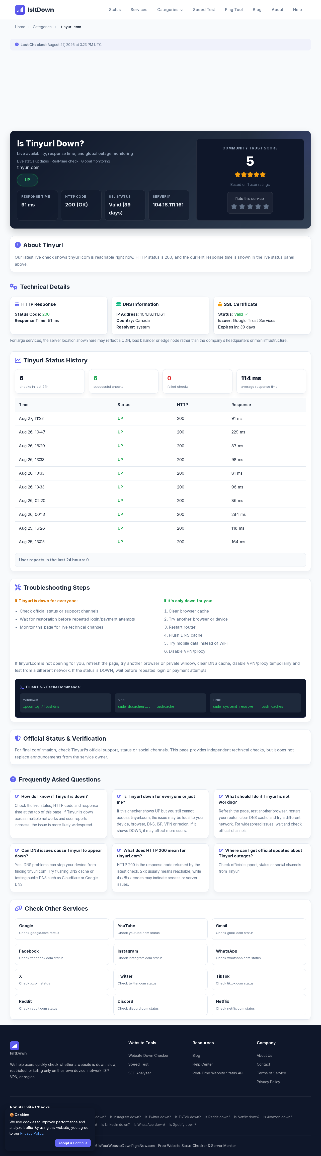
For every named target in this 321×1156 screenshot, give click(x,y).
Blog (257, 9)
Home (20, 27)
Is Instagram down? (125, 1117)
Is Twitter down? (158, 1117)
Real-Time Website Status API (218, 1073)
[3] (250, 206)
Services (139, 9)
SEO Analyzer (139, 1073)
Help (297, 9)
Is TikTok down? (188, 1117)
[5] (266, 206)
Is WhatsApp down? (150, 1125)
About (277, 9)
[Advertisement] (160, 91)
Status (115, 9)
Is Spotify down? (183, 1125)
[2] (242, 206)
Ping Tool (234, 9)
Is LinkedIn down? (116, 1125)
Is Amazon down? (278, 1117)
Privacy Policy (268, 1082)
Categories (168, 9)
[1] (234, 206)
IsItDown (41, 9)
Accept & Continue (72, 1143)
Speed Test (204, 9)
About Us (264, 1055)
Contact (263, 1064)
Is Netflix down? (247, 1117)
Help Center (203, 1064)
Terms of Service (271, 1073)
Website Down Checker (148, 1055)
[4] (258, 206)
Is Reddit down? (217, 1117)
